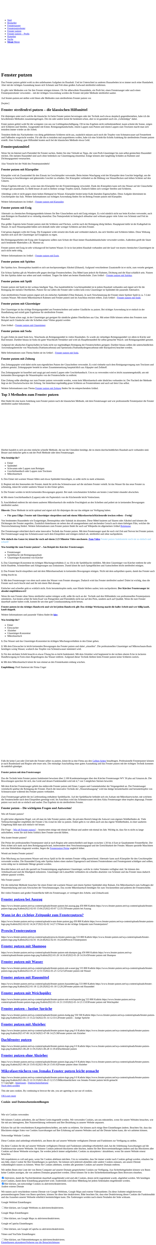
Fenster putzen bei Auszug (21, 899)
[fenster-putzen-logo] (24, 15)
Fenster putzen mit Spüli (128, 297)
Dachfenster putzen (16, 1040)
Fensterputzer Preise (59, 848)
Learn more (10, 1096)
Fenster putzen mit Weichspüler (26, 993)
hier (55, 614)
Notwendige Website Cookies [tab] (15, 1135)
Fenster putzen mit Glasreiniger (30, 325)
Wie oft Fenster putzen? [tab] (12, 814)
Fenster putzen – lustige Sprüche (26, 1009)
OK (3, 1096)
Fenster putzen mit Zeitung (48, 388)
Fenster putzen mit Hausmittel (25, 977)
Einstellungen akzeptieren (13, 1242)
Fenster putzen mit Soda (66, 352)
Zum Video (94, 539)
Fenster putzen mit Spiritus (119, 275)
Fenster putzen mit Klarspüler (49, 201)
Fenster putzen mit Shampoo (23, 946)
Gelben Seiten (99, 761)
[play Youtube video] (78, 714)
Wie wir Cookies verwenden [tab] (15, 1114)
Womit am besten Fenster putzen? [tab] (17, 853)
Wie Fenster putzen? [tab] (11, 880)
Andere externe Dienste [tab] (12, 1186)
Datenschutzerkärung (38, 1083)
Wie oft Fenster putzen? (24, 829)
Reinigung (126, 526)
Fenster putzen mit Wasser (22, 962)
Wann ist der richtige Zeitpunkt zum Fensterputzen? (42, 915)
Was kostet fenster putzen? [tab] (14, 837)
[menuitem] (81, 20)
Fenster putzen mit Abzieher (23, 1024)
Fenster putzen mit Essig (47, 255)
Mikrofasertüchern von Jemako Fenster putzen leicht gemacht (50, 1071)
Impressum (20, 1083)
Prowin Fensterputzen (18, 931)
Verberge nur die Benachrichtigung (43, 1242)
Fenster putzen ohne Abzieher (24, 1055)
